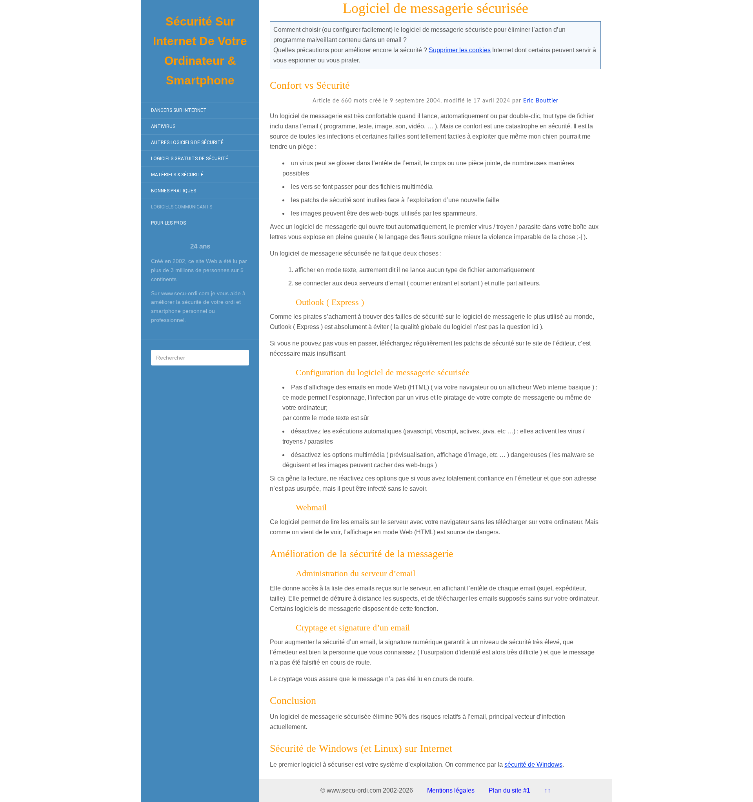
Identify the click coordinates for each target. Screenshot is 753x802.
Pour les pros (168, 223)
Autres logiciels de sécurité (187, 142)
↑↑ (547, 790)
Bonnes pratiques (173, 191)
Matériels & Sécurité (177, 174)
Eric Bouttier (540, 101)
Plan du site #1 (509, 790)
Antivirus (163, 126)
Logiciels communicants (181, 207)
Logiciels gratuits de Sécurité (189, 158)
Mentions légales (451, 790)
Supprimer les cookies (460, 50)
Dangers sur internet (179, 110)
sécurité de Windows (533, 764)
